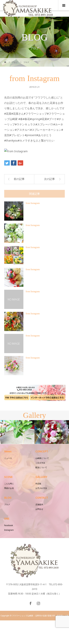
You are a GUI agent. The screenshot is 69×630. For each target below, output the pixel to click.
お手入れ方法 (41, 488)
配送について (41, 467)
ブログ (7, 504)
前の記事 (19, 179)
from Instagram (33, 203)
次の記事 (49, 179)
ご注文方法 (40, 462)
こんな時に (9, 483)
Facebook (8, 525)
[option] (17, 432)
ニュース (8, 458)
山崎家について (42, 458)
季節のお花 (9, 488)
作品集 (38, 483)
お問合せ (39, 509)
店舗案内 (39, 504)
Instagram (9, 530)
